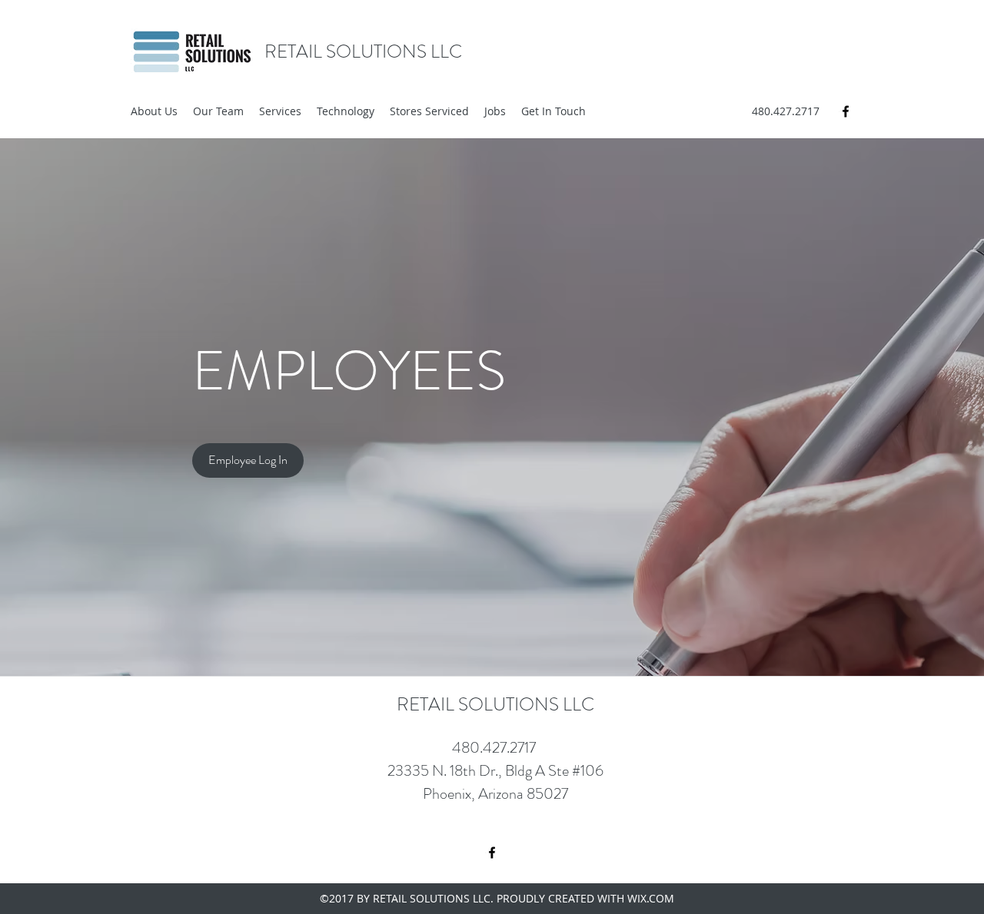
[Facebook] (845, 111)
